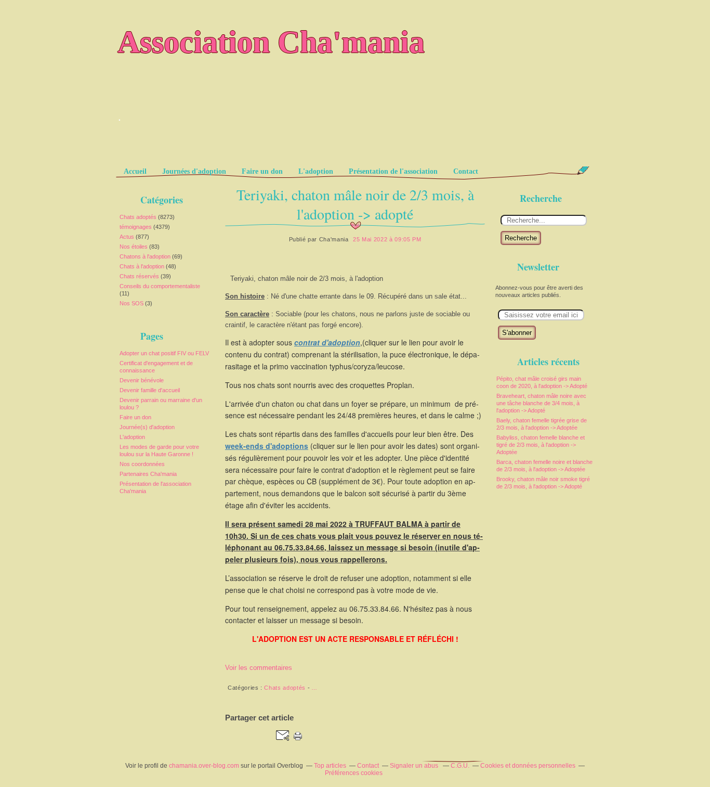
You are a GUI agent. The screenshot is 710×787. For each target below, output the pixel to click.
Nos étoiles (134, 246)
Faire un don (262, 171)
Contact (465, 171)
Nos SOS (131, 303)
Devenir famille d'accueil (150, 390)
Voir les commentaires (258, 668)
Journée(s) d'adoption (147, 427)
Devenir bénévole (142, 380)
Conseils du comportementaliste (160, 286)
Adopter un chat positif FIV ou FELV (164, 353)
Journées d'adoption (194, 171)
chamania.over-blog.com (204, 765)
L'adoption (315, 171)
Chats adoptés (138, 217)
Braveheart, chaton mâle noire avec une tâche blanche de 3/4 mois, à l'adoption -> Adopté (541, 403)
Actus (127, 237)
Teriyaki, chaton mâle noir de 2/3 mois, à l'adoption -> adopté (355, 204)
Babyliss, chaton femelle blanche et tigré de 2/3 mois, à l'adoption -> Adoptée (540, 444)
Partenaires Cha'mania (148, 474)
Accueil (135, 171)
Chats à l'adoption (142, 266)
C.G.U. (460, 765)
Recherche (521, 238)
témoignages (136, 227)
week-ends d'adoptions (266, 446)
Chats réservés (139, 276)
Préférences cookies (354, 773)
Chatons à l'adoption (145, 256)
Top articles (330, 765)
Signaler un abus (415, 765)
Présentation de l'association (393, 171)
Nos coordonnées (142, 464)
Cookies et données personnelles (527, 765)
